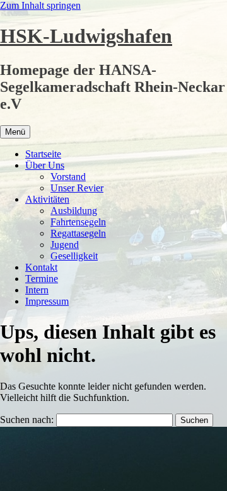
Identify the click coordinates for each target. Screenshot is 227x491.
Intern (37, 290)
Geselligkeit (74, 256)
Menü (15, 132)
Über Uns (44, 165)
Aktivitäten (47, 199)
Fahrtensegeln (78, 222)
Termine (41, 278)
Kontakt (41, 267)
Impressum (47, 301)
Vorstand (68, 176)
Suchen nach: (27, 419)
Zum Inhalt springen (40, 5)
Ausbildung (73, 210)
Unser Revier (76, 188)
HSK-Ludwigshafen (86, 36)
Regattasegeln (78, 233)
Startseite (43, 154)
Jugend (64, 244)
